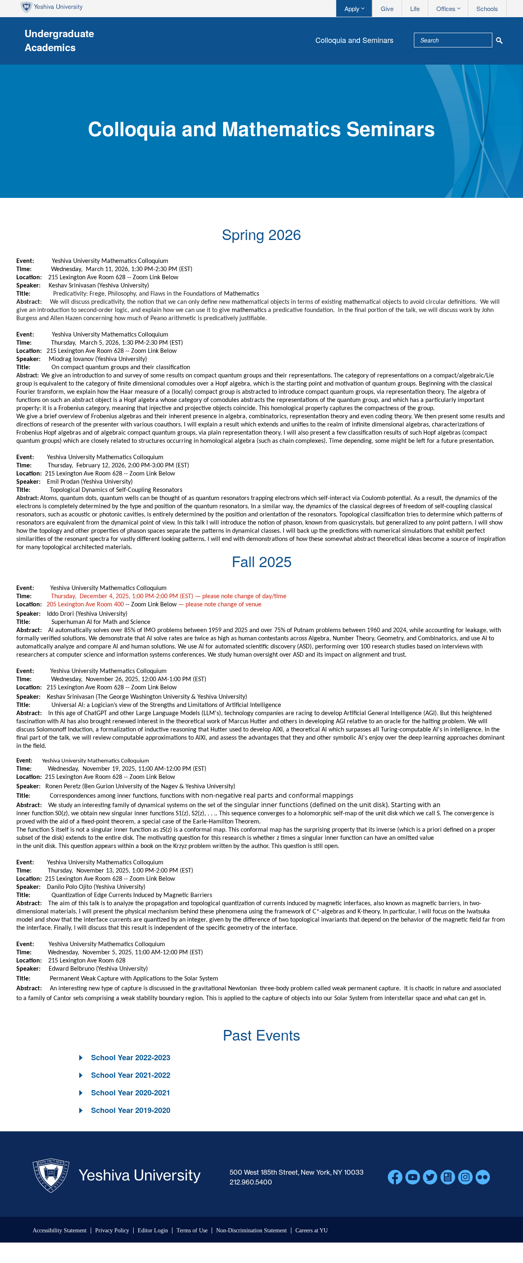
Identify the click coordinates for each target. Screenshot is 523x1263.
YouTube (412, 1177)
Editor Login (153, 1230)
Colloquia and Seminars (354, 39)
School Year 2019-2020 (130, 1110)
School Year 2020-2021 (130, 1092)
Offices (446, 8)
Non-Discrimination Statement (251, 1230)
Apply (352, 8)
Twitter (430, 1177)
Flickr (483, 1177)
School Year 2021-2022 (130, 1075)
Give (387, 8)
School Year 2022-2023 (130, 1057)
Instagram (465, 1177)
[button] (124, 1057)
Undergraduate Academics (59, 40)
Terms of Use (192, 1230)
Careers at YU (311, 1230)
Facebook (395, 1177)
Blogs (447, 1177)
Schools (487, 8)
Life (415, 8)
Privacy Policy (112, 1230)
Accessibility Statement (60, 1230)
